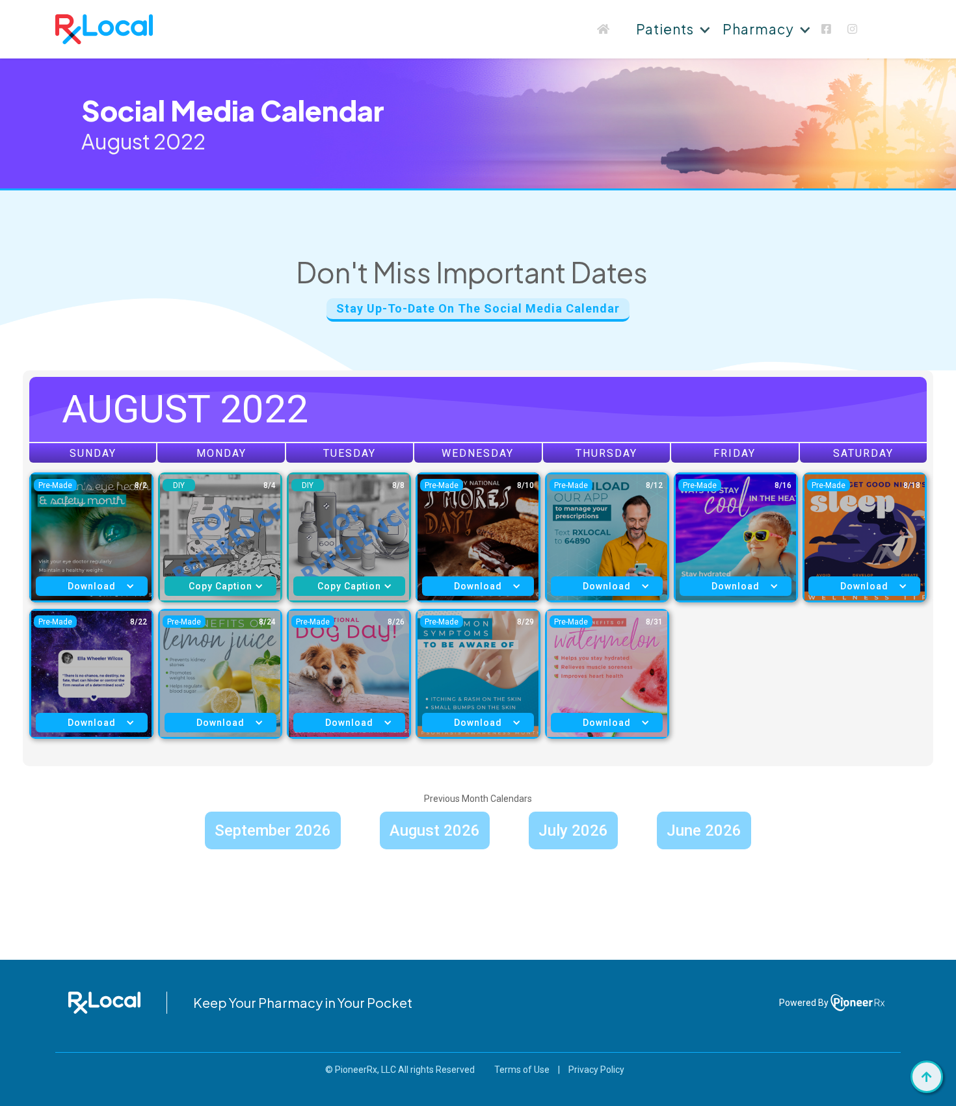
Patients (665, 29)
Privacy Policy (596, 1069)
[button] (671, 29)
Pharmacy (758, 29)
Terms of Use (522, 1069)
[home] (104, 29)
